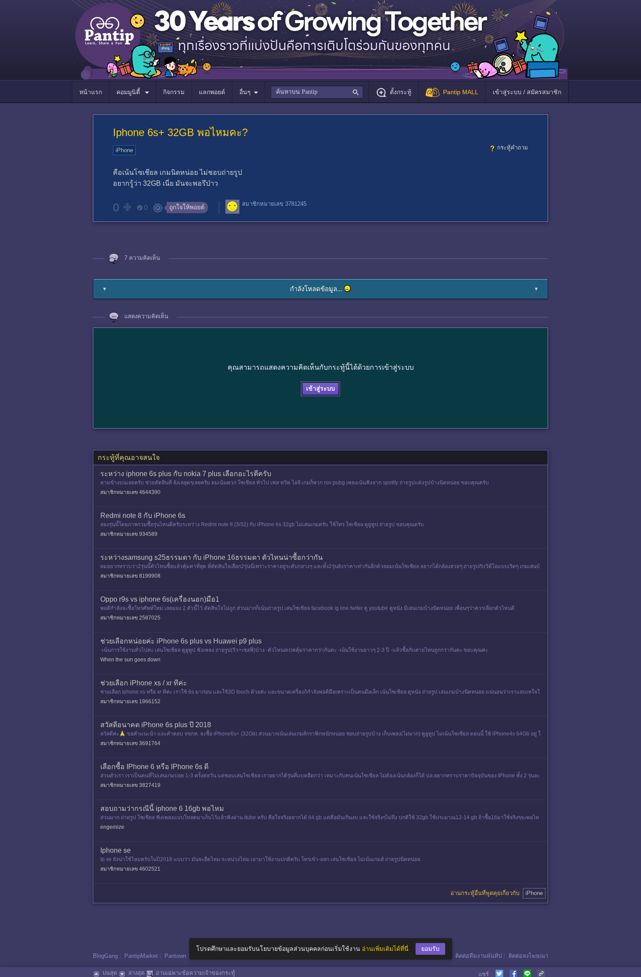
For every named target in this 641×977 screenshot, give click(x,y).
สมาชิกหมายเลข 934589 (128, 534)
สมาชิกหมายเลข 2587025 (130, 618)
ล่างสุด (136, 973)
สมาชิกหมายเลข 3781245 (274, 204)
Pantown (175, 956)
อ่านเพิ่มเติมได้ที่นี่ (385, 948)
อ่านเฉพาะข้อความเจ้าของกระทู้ (195, 973)
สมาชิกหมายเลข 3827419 (130, 785)
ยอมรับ (430, 948)
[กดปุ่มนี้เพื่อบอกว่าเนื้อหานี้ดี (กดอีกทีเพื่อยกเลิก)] (127, 207)
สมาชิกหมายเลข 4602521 (130, 869)
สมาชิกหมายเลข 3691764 (130, 743)
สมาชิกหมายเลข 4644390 (130, 492)
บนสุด (109, 973)
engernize (112, 827)
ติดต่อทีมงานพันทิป (478, 956)
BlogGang (105, 956)
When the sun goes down (130, 660)
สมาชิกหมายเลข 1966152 (130, 701)
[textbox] (316, 92)
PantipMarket (141, 956)
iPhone (124, 150)
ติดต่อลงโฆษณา (528, 956)
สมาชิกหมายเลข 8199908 (130, 576)
